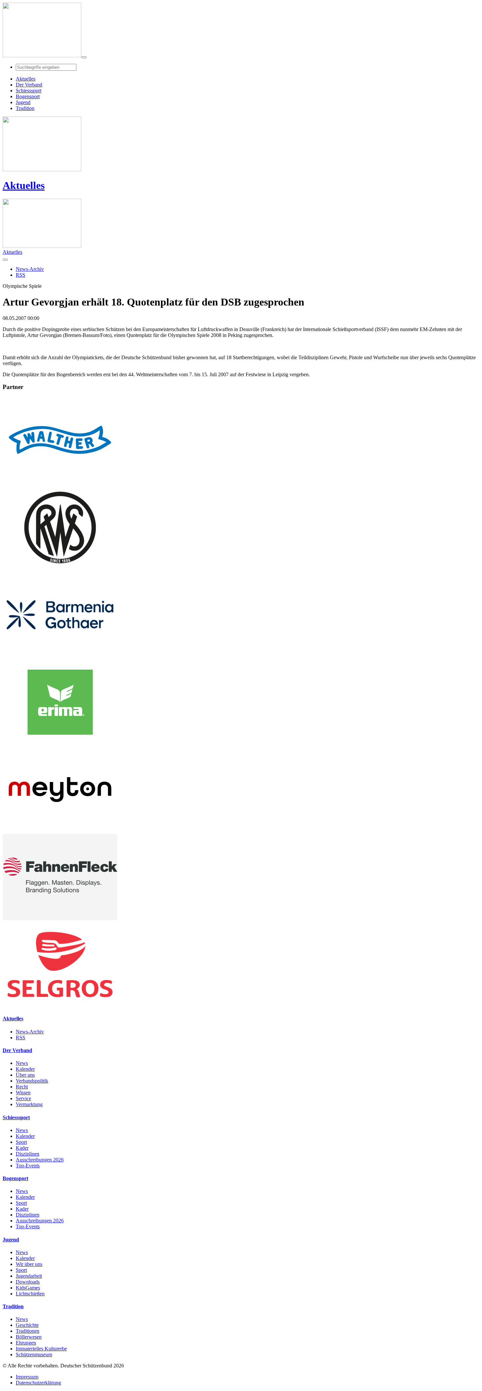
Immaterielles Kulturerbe (41, 1348)
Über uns (25, 1075)
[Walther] (60, 481)
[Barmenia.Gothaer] (60, 656)
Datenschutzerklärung (38, 1382)
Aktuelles (24, 185)
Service (23, 1098)
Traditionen (27, 1331)
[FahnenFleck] (60, 918)
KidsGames (28, 1287)
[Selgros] (60, 1006)
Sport (21, 1142)
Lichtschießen (30, 1293)
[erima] (60, 743)
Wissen (23, 1092)
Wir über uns (29, 1264)
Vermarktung (29, 1104)
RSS (20, 1037)
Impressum (27, 1377)
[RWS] (60, 568)
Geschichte (27, 1325)
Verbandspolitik (32, 1081)
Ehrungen (26, 1342)
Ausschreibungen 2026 (40, 1159)
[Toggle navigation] (84, 57)
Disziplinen (27, 1154)
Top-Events (28, 1165)
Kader (22, 1148)
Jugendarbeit (29, 1276)
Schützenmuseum (34, 1354)
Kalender (25, 1069)
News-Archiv (30, 1031)
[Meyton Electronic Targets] (60, 831)
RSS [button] (20, 275)
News (22, 1063)
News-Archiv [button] (30, 269)
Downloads (28, 1282)
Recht (22, 1086)
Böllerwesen (29, 1337)
